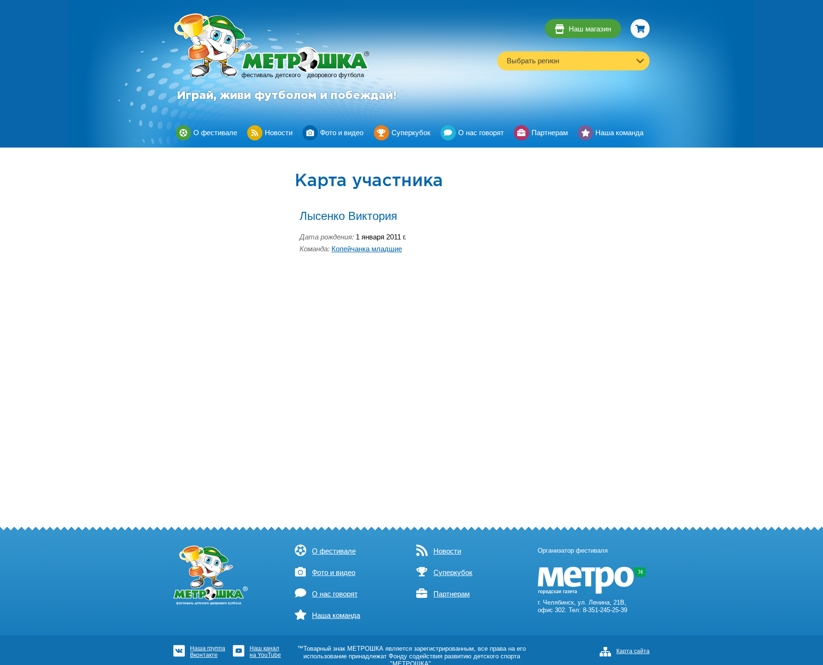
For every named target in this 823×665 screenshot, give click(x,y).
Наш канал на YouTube (265, 651)
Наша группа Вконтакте (207, 651)
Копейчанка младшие (366, 249)
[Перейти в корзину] (640, 28)
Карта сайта (633, 651)
